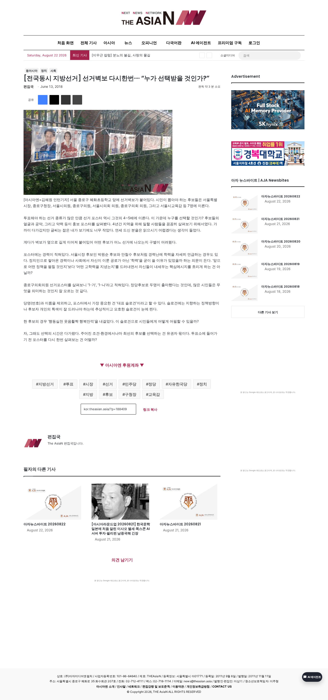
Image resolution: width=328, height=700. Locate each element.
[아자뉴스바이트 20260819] (244, 270)
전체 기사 (88, 42)
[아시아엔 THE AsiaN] (164, 18)
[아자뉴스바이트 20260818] (244, 292)
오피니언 (149, 42)
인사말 (121, 686)
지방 (89, 394)
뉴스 (128, 42)
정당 (152, 384)
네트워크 (134, 686)
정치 (44, 70)
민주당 (130, 384)
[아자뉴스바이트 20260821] (190, 502)
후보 (109, 394)
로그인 (254, 42)
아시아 (109, 42)
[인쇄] (77, 100)
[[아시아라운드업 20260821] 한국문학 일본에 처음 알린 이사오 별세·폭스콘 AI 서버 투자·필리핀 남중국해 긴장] (121, 502)
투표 (69, 384)
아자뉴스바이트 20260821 (180, 524)
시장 (89, 384)
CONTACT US (222, 686)
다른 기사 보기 (268, 312)
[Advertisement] (122, 618)
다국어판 (174, 42)
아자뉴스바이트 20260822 (45, 524)
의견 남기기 (122, 560)
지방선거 (46, 384)
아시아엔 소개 (105, 686)
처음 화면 (65, 42)
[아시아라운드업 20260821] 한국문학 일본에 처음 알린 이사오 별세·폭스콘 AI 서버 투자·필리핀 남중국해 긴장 (120, 529)
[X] (54, 100)
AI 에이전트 (201, 42)
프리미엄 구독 (230, 42)
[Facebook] (43, 100)
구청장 (130, 394)
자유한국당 (177, 384)
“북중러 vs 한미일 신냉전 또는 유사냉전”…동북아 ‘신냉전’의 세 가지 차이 (146, 55)
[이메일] (66, 100)
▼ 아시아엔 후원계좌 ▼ (122, 365)
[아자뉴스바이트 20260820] (244, 247)
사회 (53, 70)
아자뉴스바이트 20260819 (280, 264)
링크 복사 (150, 409)
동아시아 (31, 70)
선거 (109, 384)
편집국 (29, 86)
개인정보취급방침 (198, 686)
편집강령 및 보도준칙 (156, 686)
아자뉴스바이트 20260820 (280, 241)
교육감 (154, 394)
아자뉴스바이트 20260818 (280, 286)
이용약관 (178, 686)
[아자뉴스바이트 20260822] (54, 502)
